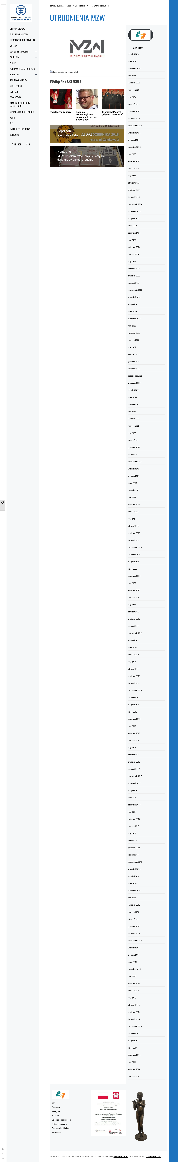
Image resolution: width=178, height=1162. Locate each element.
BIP (11, 123)
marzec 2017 (133, 826)
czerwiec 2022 (134, 404)
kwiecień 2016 (134, 905)
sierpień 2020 (133, 562)
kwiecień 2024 (134, 247)
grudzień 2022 (134, 361)
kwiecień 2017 (134, 819)
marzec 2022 (133, 426)
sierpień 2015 (133, 955)
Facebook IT (57, 1132)
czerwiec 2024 (134, 233)
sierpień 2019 (133, 640)
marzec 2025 (133, 168)
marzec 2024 (133, 254)
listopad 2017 (134, 769)
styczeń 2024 (134, 268)
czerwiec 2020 (134, 576)
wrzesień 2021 (134, 469)
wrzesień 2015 (134, 948)
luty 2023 (132, 347)
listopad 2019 (134, 626)
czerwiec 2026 (134, 68)
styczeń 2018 (134, 755)
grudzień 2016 (134, 848)
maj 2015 (132, 976)
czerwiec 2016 (134, 890)
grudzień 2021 (134, 447)
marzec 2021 (133, 512)
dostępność (16, 85)
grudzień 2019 (134, 619)
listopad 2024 (134, 197)
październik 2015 (135, 940)
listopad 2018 (134, 683)
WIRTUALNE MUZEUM (19, 34)
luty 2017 (132, 833)
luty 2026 (132, 97)
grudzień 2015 (134, 926)
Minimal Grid (120, 1157)
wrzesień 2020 (134, 554)
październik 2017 (135, 776)
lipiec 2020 (132, 569)
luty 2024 (132, 261)
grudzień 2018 (134, 676)
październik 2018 (135, 690)
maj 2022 (132, 411)
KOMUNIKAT (15, 134)
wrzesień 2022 (134, 383)
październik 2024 (135, 204)
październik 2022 (135, 376)
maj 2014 (132, 1062)
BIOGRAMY (14, 74)
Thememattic (153, 1157)
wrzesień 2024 (134, 211)
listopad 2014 (134, 1019)
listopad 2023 (134, 283)
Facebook (56, 1107)
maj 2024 (132, 240)
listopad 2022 (134, 369)
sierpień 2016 (133, 876)
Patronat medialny (59, 1124)
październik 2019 (135, 633)
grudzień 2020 (134, 533)
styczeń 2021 (134, 526)
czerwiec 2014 (134, 1055)
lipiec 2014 (132, 1048)
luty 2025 (132, 176)
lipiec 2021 (132, 483)
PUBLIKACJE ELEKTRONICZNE (22, 68)
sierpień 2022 (133, 390)
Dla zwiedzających (19, 51)
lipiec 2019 (132, 647)
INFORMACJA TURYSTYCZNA (22, 40)
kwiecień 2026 (134, 83)
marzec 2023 (133, 340)
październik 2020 (135, 547)
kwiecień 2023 (134, 333)
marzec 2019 (133, 655)
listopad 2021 (134, 454)
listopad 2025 (134, 118)
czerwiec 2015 (134, 969)
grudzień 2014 (134, 1012)
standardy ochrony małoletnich (20, 105)
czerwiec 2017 (134, 805)
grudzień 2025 (134, 111)
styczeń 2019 (134, 669)
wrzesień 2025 (134, 133)
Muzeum (14, 45)
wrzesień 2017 (134, 783)
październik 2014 (135, 1026)
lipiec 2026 (132, 61)
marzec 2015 (133, 991)
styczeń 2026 (134, 104)
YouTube (55, 1116)
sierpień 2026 (133, 54)
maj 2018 (132, 726)
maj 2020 (132, 583)
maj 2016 (132, 898)
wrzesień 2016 (134, 869)
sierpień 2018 (133, 705)
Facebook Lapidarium (60, 1128)
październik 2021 (135, 462)
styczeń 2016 (134, 919)
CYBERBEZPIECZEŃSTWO (20, 129)
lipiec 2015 (132, 962)
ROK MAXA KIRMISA (18, 80)
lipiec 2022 (132, 397)
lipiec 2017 (132, 798)
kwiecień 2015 (134, 983)
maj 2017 (132, 812)
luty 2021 (132, 519)
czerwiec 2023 (134, 319)
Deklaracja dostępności (22, 111)
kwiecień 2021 (134, 504)
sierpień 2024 (133, 218)
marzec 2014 (133, 1076)
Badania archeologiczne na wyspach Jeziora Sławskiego (86, 116)
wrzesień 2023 (134, 297)
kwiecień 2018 (134, 733)
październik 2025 (135, 126)
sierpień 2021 (133, 476)
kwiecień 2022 (134, 419)
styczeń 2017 (134, 840)
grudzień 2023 (134, 276)
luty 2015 (132, 998)
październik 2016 (135, 862)
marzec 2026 (133, 90)
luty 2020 (132, 604)
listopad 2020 (134, 540)
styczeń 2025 (134, 183)
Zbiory (13, 63)
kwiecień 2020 (134, 590)
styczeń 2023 (134, 354)
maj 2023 (132, 326)
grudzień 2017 (134, 762)
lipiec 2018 (132, 712)
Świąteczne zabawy (60, 112)
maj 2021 (132, 497)
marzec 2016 (133, 912)
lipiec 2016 (132, 883)
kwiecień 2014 (134, 1069)
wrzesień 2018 (134, 697)
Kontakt (14, 91)
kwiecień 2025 (134, 161)
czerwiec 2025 (134, 147)
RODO (12, 117)
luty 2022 (132, 433)
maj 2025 (132, 154)
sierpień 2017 (133, 790)
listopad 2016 (134, 855)
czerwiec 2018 (134, 719)
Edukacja (14, 57)
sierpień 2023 (133, 304)
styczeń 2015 (134, 1005)
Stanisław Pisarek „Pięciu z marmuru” (112, 113)
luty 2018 (132, 747)
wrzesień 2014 (134, 1033)
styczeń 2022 (134, 440)
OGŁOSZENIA (15, 97)
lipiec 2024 (132, 226)
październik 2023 (135, 290)
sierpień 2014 (133, 1041)
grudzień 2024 (134, 190)
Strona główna (17, 28)
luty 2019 (132, 662)
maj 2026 (132, 75)
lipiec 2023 (132, 311)
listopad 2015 (134, 933)
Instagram (56, 1111)
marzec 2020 (133, 597)
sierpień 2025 (133, 140)
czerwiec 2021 (134, 490)
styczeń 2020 (134, 612)
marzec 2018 (133, 740)
